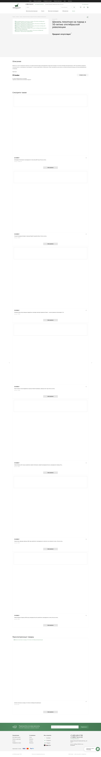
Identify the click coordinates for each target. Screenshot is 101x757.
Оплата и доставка (37, 1)
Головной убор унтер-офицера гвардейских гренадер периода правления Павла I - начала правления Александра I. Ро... (39, 312)
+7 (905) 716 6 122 (76, 737)
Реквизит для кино (58, 1)
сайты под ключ (77, 754)
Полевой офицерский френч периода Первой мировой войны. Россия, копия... (30, 236)
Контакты (70, 1)
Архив (73, 11)
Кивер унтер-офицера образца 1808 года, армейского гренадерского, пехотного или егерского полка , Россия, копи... (38, 541)
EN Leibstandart (85, 4)
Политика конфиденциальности (38, 754)
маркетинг (84, 754)
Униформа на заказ (48, 1)
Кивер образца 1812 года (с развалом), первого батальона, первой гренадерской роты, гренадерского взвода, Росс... (38, 464)
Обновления (65, 11)
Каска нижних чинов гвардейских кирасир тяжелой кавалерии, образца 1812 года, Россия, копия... (34, 388)
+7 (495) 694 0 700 (76, 735)
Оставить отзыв (82, 75)
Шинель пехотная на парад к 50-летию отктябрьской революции (27, 702)
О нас (30, 1)
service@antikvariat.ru (39, 4)
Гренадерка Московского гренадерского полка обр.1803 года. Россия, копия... (30, 159)
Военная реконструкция (31, 11)
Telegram (48, 742)
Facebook (48, 737)
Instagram (48, 740)
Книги (42, 11)
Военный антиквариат (53, 11)
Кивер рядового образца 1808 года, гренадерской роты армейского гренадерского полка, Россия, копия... (36, 617)
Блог (65, 1)
